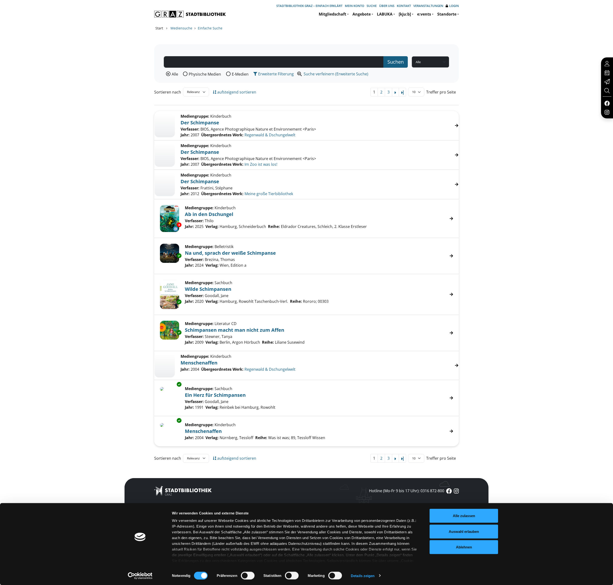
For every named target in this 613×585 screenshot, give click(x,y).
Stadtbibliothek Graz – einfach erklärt (309, 6)
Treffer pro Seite (441, 92)
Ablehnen (464, 547)
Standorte (446, 14)
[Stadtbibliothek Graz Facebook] (607, 103)
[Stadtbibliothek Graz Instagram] (607, 111)
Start (159, 28)
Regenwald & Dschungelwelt (269, 135)
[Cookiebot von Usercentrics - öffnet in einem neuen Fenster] (140, 575)
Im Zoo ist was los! (260, 164)
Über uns (386, 6)
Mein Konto (354, 6)
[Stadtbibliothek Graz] (190, 14)
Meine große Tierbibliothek (268, 193)
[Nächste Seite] (395, 92)
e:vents (424, 14)
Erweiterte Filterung (275, 74)
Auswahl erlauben (464, 531)
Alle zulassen (464, 516)
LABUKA (384, 14)
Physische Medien (205, 74)
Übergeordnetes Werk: (222, 135)
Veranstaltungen (428, 6)
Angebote (361, 14)
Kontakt (404, 6)
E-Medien (240, 74)
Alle (175, 74)
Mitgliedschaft (332, 14)
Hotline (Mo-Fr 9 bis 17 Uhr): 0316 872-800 (406, 490)
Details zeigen (363, 576)
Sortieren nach (167, 92)
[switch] (248, 575)
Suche (372, 6)
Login (454, 6)
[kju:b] (405, 14)
